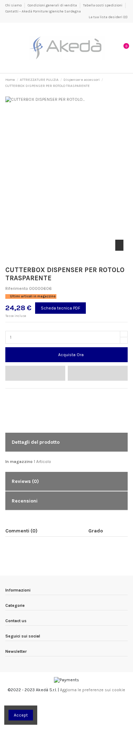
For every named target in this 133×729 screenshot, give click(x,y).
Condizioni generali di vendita (53, 5)
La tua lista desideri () (108, 17)
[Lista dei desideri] (35, 373)
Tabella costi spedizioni (103, 5)
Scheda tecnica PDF (60, 308)
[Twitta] (15, 395)
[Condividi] (8, 395)
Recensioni (25, 501)
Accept (21, 715)
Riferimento (16, 288)
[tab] (66, 442)
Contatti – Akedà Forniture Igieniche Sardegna (43, 11)
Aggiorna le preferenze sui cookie (92, 689)
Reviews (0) (25, 481)
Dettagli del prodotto (36, 442)
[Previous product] (119, 83)
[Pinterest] (21, 395)
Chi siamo (13, 5)
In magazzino (19, 461)
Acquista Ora (71, 354)
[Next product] (125, 83)
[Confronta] (98, 373)
